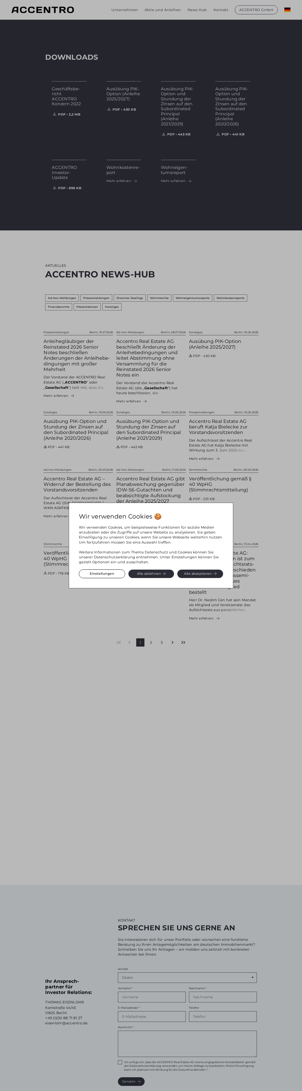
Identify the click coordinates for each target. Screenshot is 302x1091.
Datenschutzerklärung (114, 557)
